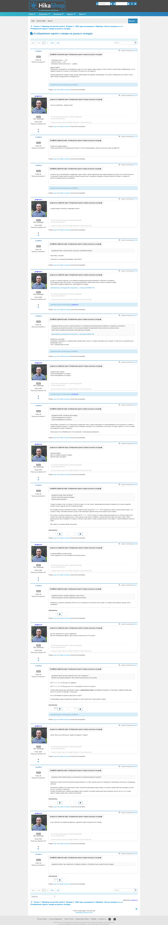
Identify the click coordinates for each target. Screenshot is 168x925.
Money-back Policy (82, 919)
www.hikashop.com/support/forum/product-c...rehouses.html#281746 (72, 288)
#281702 (135, 95)
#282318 (135, 725)
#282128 (135, 362)
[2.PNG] (56, 802)
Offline (38, 57)
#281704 (135, 136)
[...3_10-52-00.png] (56, 880)
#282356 (135, 853)
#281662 (135, 50)
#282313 (135, 665)
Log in (55, 89)
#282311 (135, 585)
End (58, 43)
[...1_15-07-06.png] (56, 534)
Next (52, 43)
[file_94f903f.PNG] (76, 802)
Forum (36, 26)
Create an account (65, 89)
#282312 (135, 624)
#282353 (135, 812)
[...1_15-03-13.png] (76, 534)
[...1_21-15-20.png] (76, 709)
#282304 (135, 484)
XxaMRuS (38, 51)
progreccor (38, 96)
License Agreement (55, 919)
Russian (69, 26)
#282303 (135, 443)
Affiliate (93, 919)
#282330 (135, 766)
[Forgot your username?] (111, 3)
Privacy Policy (42, 919)
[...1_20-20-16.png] (56, 614)
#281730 (135, 199)
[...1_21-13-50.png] (56, 709)
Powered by (79, 912)
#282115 (135, 315)
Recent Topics (41, 21)
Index (33, 21)
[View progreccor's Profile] (39, 105)
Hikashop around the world (52, 26)
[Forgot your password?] (128, 3)
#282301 (135, 405)
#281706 (135, 165)
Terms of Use (68, 919)
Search (50, 21)
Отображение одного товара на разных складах (50, 28)
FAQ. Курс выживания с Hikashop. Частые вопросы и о (98, 26)
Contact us (102, 919)
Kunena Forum (88, 912)
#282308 (135, 544)
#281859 (135, 240)
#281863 (135, 271)
